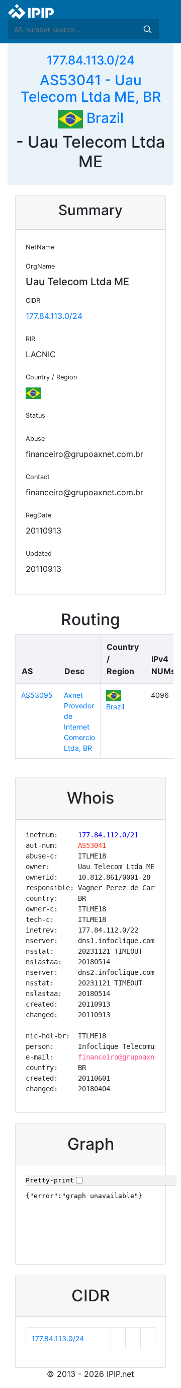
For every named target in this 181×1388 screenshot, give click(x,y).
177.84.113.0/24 (91, 60)
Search (147, 29)
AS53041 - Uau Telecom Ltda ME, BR (91, 89)
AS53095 (37, 695)
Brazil (103, 117)
